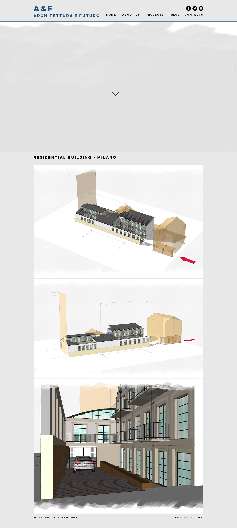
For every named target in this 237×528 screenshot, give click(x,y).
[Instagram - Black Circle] (201, 8)
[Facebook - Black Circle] (188, 8)
